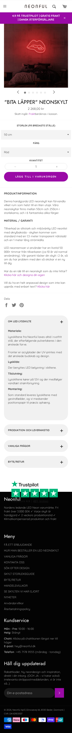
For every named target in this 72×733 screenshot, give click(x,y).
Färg (36, 143)
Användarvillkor (14, 603)
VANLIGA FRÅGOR (19, 445)
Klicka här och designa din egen (24, 275)
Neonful (16, 709)
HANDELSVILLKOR (16, 585)
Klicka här (43, 286)
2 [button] (43, 100)
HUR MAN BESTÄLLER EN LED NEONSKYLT (31, 550)
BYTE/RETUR (16, 461)
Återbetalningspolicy (17, 609)
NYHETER (10, 597)
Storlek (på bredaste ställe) (36, 125)
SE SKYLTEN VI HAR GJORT (21, 591)
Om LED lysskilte (19, 321)
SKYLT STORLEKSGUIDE (19, 574)
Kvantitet (36, 160)
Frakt (32, 113)
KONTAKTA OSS (14, 562)
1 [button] (37, 100)
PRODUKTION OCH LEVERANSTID (28, 430)
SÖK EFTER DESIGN (16, 568)
